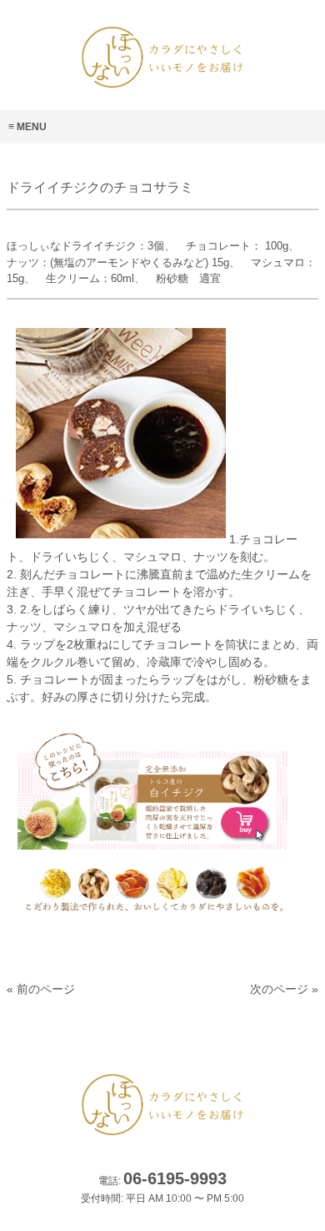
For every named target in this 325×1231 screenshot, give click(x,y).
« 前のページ (41, 989)
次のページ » (284, 989)
